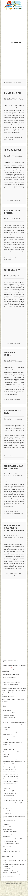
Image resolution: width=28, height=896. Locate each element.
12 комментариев (19, 537)
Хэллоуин (6, 813)
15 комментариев (18, 156)
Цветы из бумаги (8, 736)
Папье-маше (7, 727)
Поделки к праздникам (8, 783)
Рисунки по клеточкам (9, 732)
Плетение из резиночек (8, 771)
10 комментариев (18, 361)
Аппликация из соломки (18, 864)
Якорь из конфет (12, 150)
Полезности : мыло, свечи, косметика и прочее (14, 816)
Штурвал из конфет (10, 353)
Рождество (7, 808)
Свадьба (6, 810)
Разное (6, 729)
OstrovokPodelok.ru (18, 883)
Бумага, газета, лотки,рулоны (11, 834)
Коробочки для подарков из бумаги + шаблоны (14, 528)
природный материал (8, 820)
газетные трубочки (8, 717)
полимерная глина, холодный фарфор (13, 761)
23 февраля (12, 137)
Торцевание (7, 734)
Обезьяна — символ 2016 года (13, 800)
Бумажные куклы (8, 715)
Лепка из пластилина (9, 759)
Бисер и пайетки (7, 710)
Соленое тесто (7, 763)
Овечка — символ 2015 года (13, 802)
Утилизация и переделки (9, 831)
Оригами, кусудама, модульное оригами (14, 722)
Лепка (4, 756)
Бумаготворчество (7, 712)
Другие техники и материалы (10, 751)
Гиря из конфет (12, 270)
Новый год (6, 798)
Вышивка (5, 744)
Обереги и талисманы (8, 139)
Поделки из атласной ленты (9, 778)
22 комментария (18, 419)
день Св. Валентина (9, 793)
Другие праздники (8, 795)
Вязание (5, 747)
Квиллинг (6, 720)
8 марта (16, 573)
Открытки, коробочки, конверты (16, 575)
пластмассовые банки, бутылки (11, 838)
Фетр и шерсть (6, 846)
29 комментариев (19, 99)
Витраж (5, 739)
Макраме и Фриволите (8, 767)
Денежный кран (12, 93)
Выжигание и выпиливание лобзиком (11, 742)
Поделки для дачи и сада (9, 776)
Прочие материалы (8, 841)
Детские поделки (7, 749)
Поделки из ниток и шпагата (10, 781)
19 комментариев (19, 219)
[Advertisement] (14, 24)
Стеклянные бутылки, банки (11, 843)
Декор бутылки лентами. (12, 211)
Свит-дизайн (17, 200)
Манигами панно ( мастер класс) (13, 467)
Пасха (5, 806)
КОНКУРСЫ (6, 754)
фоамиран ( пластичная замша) (10, 851)
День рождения (18, 137)
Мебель (6, 836)
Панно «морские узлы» (12, 411)
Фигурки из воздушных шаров (10, 849)
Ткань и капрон (6, 829)
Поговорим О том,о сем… (9, 774)
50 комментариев (19, 276)
